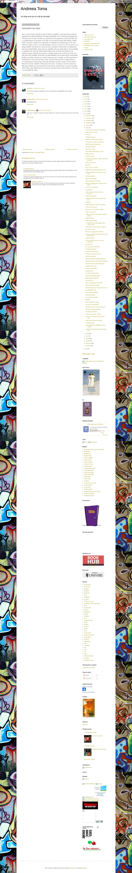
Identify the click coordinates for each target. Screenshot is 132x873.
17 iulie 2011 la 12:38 (38, 88)
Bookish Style (88, 455)
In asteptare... (89, 189)
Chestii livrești (88, 466)
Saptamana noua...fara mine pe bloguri (96, 261)
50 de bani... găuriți (89, 759)
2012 (86, 111)
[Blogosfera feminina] (90, 799)
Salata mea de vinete (91, 132)
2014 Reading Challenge (95, 424)
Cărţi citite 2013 (88, 39)
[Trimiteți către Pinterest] (43, 75)
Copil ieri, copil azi (37, 181)
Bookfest (86, 591)
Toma (91, 427)
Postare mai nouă (27, 149)
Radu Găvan (87, 637)
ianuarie (88, 345)
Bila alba (88, 165)
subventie (87, 645)
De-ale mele (87, 607)
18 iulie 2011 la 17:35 (45, 110)
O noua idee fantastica (92, 292)
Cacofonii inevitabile (91, 311)
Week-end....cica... (91, 149)
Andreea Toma (34, 8)
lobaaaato (73, 868)
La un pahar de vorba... (92, 297)
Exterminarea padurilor (92, 278)
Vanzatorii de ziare (91, 249)
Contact (86, 47)
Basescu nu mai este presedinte (95, 209)
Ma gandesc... (89, 271)
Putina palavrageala (91, 220)
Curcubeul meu (90, 323)
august (88, 125)
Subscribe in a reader (89, 667)
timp (85, 647)
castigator (87, 597)
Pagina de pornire (50, 149)
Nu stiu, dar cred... (91, 229)
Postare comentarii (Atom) (37, 152)
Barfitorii (88, 299)
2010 (86, 349)
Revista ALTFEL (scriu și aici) (92, 491)
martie (88, 341)
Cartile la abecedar (91, 196)
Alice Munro (87, 584)
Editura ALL (87, 612)
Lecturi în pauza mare (90, 483)
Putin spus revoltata (91, 178)
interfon (86, 614)
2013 (86, 109)
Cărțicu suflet (87, 460)
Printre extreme (88, 489)
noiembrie (89, 118)
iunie (87, 333)
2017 (86, 99)
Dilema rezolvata (90, 295)
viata (85, 654)
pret (85, 630)
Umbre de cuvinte (89, 495)
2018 (86, 96)
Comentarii (88, 678)
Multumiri (88, 202)
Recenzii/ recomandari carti (91, 43)
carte (85, 595)
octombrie (89, 120)
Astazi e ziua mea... (91, 212)
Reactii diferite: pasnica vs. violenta (95, 204)
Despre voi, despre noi (92, 251)
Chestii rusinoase (90, 146)
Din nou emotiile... (91, 176)
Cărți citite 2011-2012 (90, 37)
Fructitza (86, 481)
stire (85, 643)
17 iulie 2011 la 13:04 (41, 99)
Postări (87, 675)
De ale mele (89, 244)
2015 (86, 104)
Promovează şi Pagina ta (88, 692)
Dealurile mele (90, 218)
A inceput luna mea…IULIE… (94, 314)
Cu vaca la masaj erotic (92, 273)
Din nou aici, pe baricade (93, 246)
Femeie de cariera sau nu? (93, 254)
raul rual (29, 88)
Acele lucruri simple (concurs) (94, 320)
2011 (86, 113)
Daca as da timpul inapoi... (93, 275)
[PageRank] (99, 822)
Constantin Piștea (89, 474)
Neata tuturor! (89, 280)
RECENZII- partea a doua (91, 45)
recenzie (86, 639)
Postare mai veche (72, 149)
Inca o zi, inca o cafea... (92, 167)
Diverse (86, 610)
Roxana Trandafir (89, 493)
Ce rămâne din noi (28, 158)
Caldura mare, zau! (91, 266)
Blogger (84, 868)
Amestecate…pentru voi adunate (95, 142)
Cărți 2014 (87, 41)
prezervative (87, 633)
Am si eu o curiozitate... (92, 187)
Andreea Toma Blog (87, 686)
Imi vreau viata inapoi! (29, 175)
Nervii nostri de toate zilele (93, 144)
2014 (86, 106)
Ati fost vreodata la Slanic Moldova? (96, 259)
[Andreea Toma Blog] (84, 690)
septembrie (89, 123)
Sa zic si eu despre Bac (92, 304)
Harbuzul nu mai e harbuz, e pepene (96, 227)
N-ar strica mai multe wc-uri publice (95, 130)
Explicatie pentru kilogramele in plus (96, 170)
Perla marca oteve (91, 162)
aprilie (88, 338)
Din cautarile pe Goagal (92, 285)
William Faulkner (88, 656)
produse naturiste (89, 635)
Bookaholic (87, 451)
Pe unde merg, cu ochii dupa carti (95, 263)
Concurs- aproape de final (93, 309)
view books (104, 434)
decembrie (89, 115)
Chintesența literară (89, 468)
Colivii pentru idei (89, 472)
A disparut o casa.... (91, 137)
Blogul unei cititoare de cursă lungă (94, 449)
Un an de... (89, 134)
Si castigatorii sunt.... (91, 290)
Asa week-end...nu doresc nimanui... (96, 307)
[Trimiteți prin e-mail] (35, 75)
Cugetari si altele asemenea (92, 603)
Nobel (85, 622)
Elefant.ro (85, 724)
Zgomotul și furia (88, 660)
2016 (86, 101)
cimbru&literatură (89, 470)
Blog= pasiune (90, 154)
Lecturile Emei (88, 485)
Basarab (86, 589)
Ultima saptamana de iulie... (93, 181)
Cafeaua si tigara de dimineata (94, 139)
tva (85, 651)
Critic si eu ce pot (89, 601)
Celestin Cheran (88, 464)
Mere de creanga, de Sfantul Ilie (94, 231)
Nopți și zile (87, 487)
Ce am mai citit (88, 462)
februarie (88, 343)
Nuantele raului (90, 238)
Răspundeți (30, 93)
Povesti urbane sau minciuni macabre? (96, 287)
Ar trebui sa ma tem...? (92, 268)
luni (85, 618)
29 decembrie (31, 99)
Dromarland (87, 476)
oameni (86, 624)
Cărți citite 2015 (88, 49)
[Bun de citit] (88, 822)
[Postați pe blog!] (37, 75)
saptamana (87, 641)
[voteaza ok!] (98, 827)
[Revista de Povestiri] (91, 527)
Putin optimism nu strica (92, 302)
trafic (85, 649)
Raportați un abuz (88, 354)
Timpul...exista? (90, 156)
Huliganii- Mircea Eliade (99, 749)
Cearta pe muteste (91, 256)
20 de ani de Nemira (91, 207)
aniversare (87, 586)
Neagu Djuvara (88, 620)
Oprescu (86, 626)
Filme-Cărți (87, 479)
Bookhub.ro (87, 453)
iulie (87, 127)
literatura (86, 616)
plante (86, 628)
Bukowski (86, 593)
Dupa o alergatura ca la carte (94, 283)
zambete (86, 658)
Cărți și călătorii (88, 458)
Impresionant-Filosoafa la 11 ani (95, 151)
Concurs (86, 599)
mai (87, 336)
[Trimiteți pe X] (39, 75)
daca (85, 605)
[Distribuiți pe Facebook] (41, 75)
